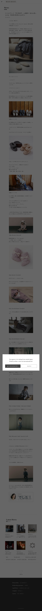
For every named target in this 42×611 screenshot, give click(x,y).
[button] (12, 366)
